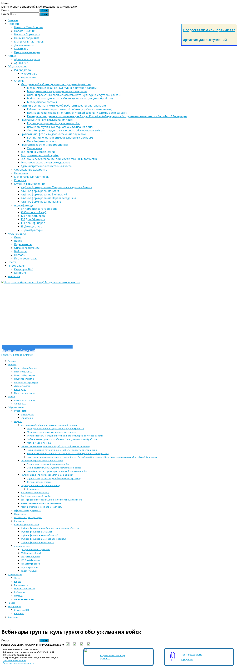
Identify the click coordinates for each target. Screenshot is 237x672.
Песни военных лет (26, 258)
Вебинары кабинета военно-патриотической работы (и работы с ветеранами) (77, 112)
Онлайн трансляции (27, 248)
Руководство (22, 70)
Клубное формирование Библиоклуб (44, 194)
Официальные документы (30, 169)
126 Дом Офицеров (33, 219)
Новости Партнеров (27, 34)
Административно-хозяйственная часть (46, 166)
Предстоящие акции (27, 52)
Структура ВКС (23, 269)
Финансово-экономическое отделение (45, 162)
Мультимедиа (17, 233)
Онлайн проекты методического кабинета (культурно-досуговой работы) (74, 95)
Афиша (12, 56)
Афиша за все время (27, 59)
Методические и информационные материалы (57, 91)
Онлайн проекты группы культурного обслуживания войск (64, 130)
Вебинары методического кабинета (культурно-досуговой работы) (70, 98)
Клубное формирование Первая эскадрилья (48, 198)
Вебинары (20, 251)
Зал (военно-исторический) (38, 152)
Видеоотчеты (23, 244)
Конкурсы (20, 180)
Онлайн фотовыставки (41, 141)
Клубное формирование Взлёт (40, 191)
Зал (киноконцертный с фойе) (40, 155)
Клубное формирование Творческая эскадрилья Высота (56, 187)
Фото (17, 237)
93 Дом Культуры (32, 230)
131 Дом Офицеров (33, 223)
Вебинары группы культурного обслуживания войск (60, 127)
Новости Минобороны (28, 27)
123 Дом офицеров (33, 216)
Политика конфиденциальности (18, 663)
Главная (13, 20)
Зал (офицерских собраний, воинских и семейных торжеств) (59, 159)
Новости (13, 24)
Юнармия (20, 272)
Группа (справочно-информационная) (45, 144)
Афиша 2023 (21, 63)
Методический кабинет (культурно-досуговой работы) (56, 84)
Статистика (34, 148)
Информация (16, 265)
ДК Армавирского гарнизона (39, 208)
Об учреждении (17, 66)
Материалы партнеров (29, 41)
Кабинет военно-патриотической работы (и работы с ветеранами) (63, 105)
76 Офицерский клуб (33, 212)
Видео (18, 240)
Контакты (14, 276)
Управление (28, 77)
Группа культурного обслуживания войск (47, 120)
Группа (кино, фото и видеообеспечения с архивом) (53, 134)
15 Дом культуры (31, 226)
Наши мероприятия (26, 38)
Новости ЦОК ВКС (25, 31)
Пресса (12, 262)
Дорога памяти (24, 45)
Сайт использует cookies (14, 660)
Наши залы (21, 173)
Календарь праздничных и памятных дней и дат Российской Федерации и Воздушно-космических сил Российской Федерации (107, 116)
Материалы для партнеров (31, 176)
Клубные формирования (29, 184)
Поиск (5, 10)
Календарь (21, 48)
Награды (19, 255)
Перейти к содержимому (17, 354)
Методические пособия (42, 102)
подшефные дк (23, 205)
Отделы (19, 80)
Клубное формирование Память (41, 201)
